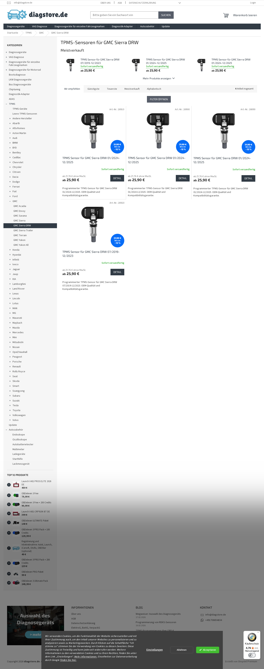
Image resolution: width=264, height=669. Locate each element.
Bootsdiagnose (17, 75)
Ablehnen (182, 650)
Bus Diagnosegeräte (20, 84)
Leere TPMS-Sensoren (25, 114)
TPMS (12, 104)
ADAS (12, 99)
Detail (117, 178)
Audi (15, 138)
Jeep (15, 274)
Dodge (16, 182)
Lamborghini (19, 284)
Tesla (16, 405)
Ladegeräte (19, 454)
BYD (15, 148)
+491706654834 (213, 620)
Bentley (17, 152)
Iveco (16, 264)
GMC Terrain (20, 235)
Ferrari (16, 187)
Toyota (16, 410)
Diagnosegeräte (17, 52)
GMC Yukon (19, 240)
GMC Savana (20, 216)
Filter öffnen (159, 99)
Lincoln (16, 298)
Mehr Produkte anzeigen (157, 78)
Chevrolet (18, 162)
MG (14, 313)
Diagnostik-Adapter (19, 94)
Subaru (16, 396)
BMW (15, 143)
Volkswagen (19, 415)
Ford (15, 196)
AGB (120, 3)
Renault (17, 366)
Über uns (105, 3)
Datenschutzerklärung (142, 3)
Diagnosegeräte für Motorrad (25, 70)
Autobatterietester (23, 444)
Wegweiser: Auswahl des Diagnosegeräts (158, 614)
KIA (14, 279)
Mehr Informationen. (85, 656)
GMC (15, 201)
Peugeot (17, 357)
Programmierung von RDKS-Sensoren (156, 622)
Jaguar (16, 269)
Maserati (17, 318)
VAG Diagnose (16, 57)
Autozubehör (16, 430)
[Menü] (258, 633)
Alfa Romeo (19, 128)
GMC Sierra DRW (22, 225)
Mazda (16, 328)
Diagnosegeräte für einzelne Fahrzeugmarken (24, 63)
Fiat (15, 191)
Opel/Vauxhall (20, 352)
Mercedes (18, 332)
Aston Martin (19, 133)
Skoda (16, 381)
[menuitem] (15, 26)
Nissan (16, 347)
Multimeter (18, 449)
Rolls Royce (19, 371)
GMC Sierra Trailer (23, 230)
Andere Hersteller (22, 118)
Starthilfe (18, 459)
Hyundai (17, 255)
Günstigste (93, 89)
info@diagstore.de (215, 615)
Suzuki (16, 401)
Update (13, 425)
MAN (15, 308)
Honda (16, 250)
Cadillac (17, 157)
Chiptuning (14, 89)
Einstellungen (154, 650)
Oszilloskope (20, 439)
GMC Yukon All (20, 245)
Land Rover (19, 289)
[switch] (252, 655)
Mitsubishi (18, 342)
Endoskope (19, 435)
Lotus (16, 303)
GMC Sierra (19, 221)
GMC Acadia (19, 206)
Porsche (17, 362)
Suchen (166, 15)
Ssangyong (19, 391)
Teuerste (112, 89)
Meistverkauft (132, 89)
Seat (15, 376)
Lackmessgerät (21, 464)
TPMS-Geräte (20, 109)
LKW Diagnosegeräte (20, 79)
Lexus (16, 293)
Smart (16, 386)
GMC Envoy (19, 211)
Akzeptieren (209, 650)
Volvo (16, 420)
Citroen (17, 172)
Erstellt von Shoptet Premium (241, 661)
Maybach (17, 323)
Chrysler (17, 167)
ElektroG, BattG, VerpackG (85, 628)
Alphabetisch (154, 89)
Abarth (16, 123)
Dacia (15, 177)
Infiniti (16, 260)
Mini (15, 337)
